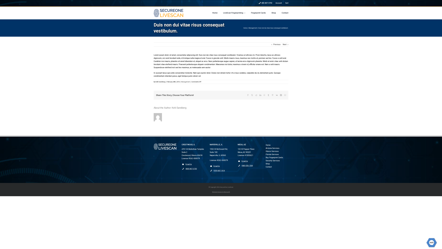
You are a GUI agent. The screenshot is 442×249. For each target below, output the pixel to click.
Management (185, 82)
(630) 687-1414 (219, 171)
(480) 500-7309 (247, 166)
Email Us (189, 164)
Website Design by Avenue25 (221, 192)
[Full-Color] (168, 10)
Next (284, 44)
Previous (277, 44)
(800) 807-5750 (191, 169)
